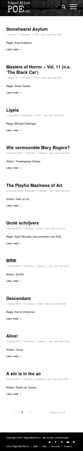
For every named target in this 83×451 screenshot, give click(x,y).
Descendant (18, 298)
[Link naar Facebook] (56, 442)
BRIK (11, 260)
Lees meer (12, 49)
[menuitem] (62, 7)
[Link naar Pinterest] (62, 442)
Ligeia (12, 110)
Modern (43, 152)
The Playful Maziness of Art (34, 185)
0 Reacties (25, 34)
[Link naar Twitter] (50, 442)
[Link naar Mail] (74, 442)
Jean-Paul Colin (54, 34)
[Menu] (71, 6)
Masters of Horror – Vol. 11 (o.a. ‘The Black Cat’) (38, 69)
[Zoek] (62, 6)
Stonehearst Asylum (27, 29)
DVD (36, 34)
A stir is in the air (23, 373)
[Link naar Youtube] (68, 442)
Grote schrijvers (22, 223)
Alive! (12, 336)
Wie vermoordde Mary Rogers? (38, 147)
